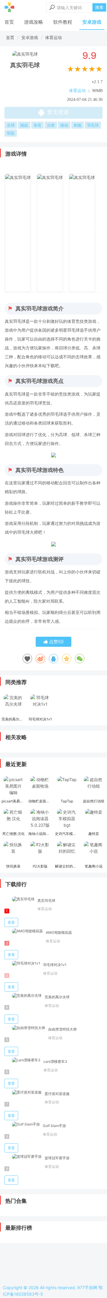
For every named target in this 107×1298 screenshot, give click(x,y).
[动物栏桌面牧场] (40, 787)
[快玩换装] (13, 852)
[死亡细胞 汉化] (13, 819)
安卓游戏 (91, 22)
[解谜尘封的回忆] (67, 852)
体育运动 (53, 37)
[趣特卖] (94, 819)
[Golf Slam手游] (22, 1124)
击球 (11, 125)
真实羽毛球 (46, 900)
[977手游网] (9, 7)
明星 (11, 133)
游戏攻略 (33, 22)
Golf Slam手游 (54, 1125)
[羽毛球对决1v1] (40, 705)
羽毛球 (93, 125)
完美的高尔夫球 (57, 997)
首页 (9, 22)
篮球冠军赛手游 (57, 1158)
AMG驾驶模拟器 (59, 932)
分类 (51, 125)
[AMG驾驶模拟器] (23, 931)
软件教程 (62, 22)
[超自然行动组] (94, 787)
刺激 (77, 125)
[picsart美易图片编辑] (13, 787)
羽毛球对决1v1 (55, 964)
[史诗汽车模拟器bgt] (67, 819)
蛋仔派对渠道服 (57, 1093)
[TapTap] (67, 787)
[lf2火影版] (40, 852)
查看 (11, 922)
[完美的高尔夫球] (13, 705)
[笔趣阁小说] (94, 852)
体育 (37, 125)
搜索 (99, 7)
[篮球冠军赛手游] (23, 1156)
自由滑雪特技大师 (62, 1029)
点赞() (56, 641)
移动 (64, 125)
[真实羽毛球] (19, 899)
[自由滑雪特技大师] (25, 1028)
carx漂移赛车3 (55, 1061)
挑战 (24, 125)
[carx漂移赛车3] (22, 1060)
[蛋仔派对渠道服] (23, 1092)
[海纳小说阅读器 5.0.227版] (40, 819)
